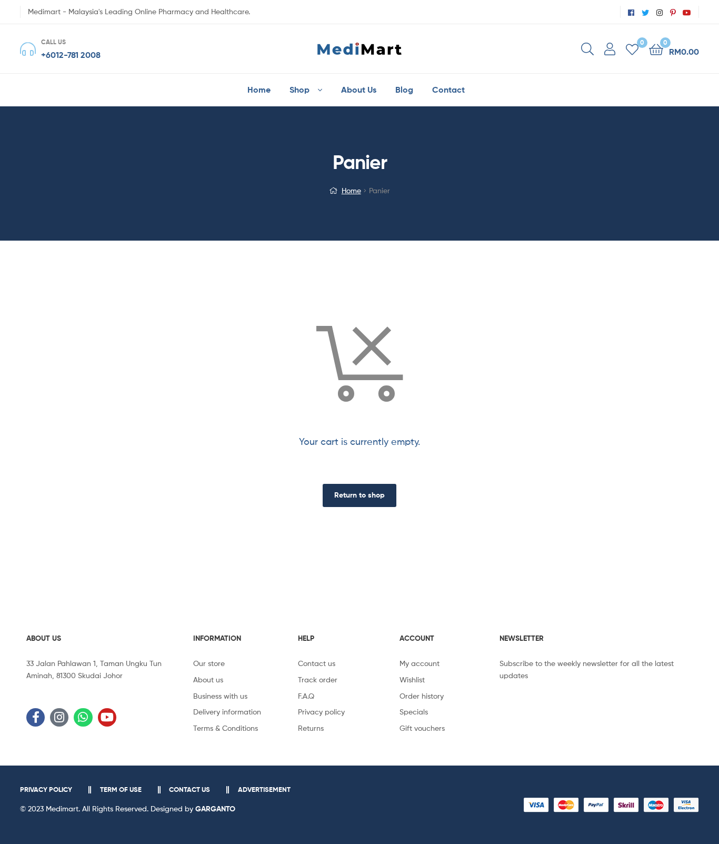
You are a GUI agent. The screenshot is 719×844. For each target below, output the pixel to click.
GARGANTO (215, 808)
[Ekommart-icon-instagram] (59, 717)
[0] (632, 48)
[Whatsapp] (83, 717)
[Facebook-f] (35, 717)
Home (351, 190)
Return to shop (359, 495)
